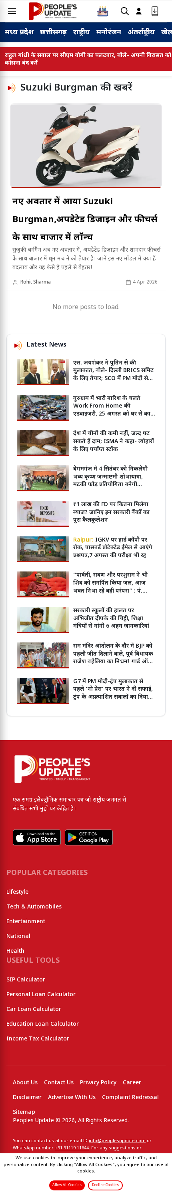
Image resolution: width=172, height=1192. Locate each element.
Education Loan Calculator (42, 1024)
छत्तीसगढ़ (53, 32)
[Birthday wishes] (103, 11)
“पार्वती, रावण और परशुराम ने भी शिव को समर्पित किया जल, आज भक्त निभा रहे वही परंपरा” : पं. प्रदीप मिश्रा (110, 587)
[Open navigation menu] (12, 11)
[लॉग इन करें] (139, 11)
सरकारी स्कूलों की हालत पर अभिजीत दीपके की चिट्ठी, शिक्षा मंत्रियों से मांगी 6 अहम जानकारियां (111, 618)
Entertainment (25, 922)
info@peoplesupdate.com (117, 1141)
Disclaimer (27, 1097)
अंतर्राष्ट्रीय (141, 32)
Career (132, 1083)
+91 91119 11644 (72, 1148)
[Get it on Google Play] (89, 837)
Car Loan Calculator (33, 1009)
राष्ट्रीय (81, 32)
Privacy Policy (98, 1083)
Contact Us (59, 1083)
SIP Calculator (25, 980)
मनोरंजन (108, 32)
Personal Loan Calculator (41, 995)
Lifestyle (17, 892)
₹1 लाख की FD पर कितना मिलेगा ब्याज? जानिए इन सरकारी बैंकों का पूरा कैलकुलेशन (111, 512)
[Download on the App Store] (37, 837)
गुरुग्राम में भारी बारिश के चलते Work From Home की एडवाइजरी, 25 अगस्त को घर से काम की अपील (113, 410)
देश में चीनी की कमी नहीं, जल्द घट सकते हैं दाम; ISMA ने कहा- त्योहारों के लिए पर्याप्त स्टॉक (113, 441)
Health (15, 951)
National (18, 936)
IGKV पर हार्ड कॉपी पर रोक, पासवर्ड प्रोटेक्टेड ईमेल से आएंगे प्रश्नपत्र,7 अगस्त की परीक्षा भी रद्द (112, 548)
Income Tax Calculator (37, 1039)
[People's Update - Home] (53, 11)
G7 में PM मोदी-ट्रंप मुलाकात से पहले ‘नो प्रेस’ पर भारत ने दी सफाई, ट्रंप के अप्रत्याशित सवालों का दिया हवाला (113, 693)
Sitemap (24, 1112)
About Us (25, 1083)
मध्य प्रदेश (19, 32)
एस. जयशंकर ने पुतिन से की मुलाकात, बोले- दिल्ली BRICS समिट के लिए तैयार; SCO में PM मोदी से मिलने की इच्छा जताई (113, 374)
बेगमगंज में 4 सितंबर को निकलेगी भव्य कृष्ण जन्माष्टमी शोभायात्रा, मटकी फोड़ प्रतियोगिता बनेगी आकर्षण (110, 481)
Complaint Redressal (130, 1097)
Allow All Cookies (67, 1185)
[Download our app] (155, 11)
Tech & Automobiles (34, 907)
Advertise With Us (72, 1097)
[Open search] (125, 11)
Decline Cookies (105, 1185)
